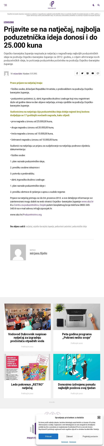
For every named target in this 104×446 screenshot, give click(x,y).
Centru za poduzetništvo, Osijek (30, 205)
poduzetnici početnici (63, 226)
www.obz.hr (87, 201)
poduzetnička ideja (79, 226)
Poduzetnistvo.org (32, 214)
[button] (99, 417)
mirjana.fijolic (17, 73)
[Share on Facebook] (77, 73)
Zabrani (69, 436)
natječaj (29, 226)
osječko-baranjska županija (43, 226)
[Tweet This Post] (82, 73)
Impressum (64, 442)
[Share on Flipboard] (87, 73)
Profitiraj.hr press (27, 346)
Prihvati (48, 436)
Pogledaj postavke (90, 436)
